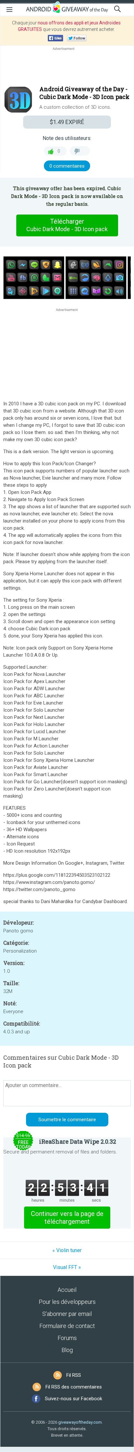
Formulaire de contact (67, 1325)
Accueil (67, 1289)
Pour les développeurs (67, 1301)
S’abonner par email (67, 1313)
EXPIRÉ (67, 122)
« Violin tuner (67, 1250)
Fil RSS (73, 1375)
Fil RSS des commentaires (74, 1387)
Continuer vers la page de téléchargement (67, 1217)
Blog (67, 1350)
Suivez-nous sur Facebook (73, 1399)
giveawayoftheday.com (80, 1422)
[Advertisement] (67, 67)
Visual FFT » (67, 1267)
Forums (67, 1337)
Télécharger (67, 224)
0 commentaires (67, 166)
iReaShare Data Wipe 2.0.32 (77, 1141)
